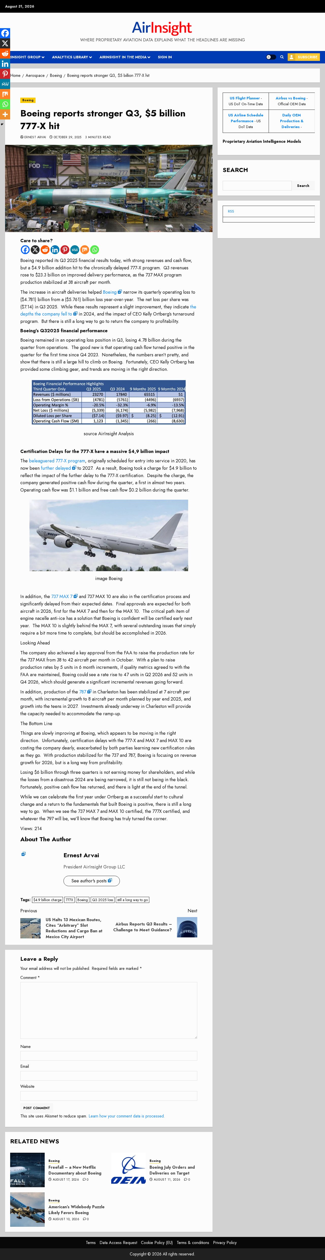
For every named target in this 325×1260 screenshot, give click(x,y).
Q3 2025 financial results (85, 260)
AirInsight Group (23, 57)
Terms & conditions (193, 1243)
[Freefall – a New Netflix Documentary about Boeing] (27, 1170)
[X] (35, 249)
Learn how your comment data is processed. (127, 1116)
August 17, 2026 (66, 1180)
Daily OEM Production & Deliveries (291, 121)
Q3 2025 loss (102, 899)
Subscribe (307, 57)
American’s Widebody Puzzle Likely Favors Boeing (76, 1209)
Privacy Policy (225, 1243)
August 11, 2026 (167, 1180)
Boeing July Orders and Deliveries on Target (172, 1170)
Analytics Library (70, 57)
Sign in (165, 57)
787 (82, 692)
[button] (282, 57)
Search (235, 169)
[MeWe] (74, 249)
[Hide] (2, 124)
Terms (91, 1243)
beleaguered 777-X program (57, 461)
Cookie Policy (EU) (157, 1243)
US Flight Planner (245, 98)
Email (24, 1066)
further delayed (56, 468)
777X (69, 899)
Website (27, 1086)
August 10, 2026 (66, 1219)
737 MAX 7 (61, 596)
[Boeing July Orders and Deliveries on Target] (128, 1170)
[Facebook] (25, 249)
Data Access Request (118, 1243)
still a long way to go (132, 899)
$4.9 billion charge (47, 899)
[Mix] (84, 249)
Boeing (28, 100)
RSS (231, 211)
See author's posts (89, 881)
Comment (30, 978)
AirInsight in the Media (123, 57)
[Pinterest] (64, 249)
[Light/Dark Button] (271, 57)
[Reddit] (45, 249)
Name (25, 1046)
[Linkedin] (55, 249)
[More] (5, 114)
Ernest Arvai (35, 137)
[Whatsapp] (94, 249)
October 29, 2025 (68, 137)
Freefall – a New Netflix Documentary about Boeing (74, 1170)
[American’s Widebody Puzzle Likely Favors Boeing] (27, 1209)
